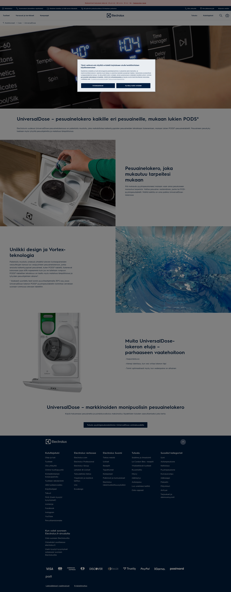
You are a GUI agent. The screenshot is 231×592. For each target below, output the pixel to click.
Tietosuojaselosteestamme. (116, 79)
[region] (116, 75)
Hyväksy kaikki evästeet (133, 85)
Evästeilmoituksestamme (98, 79)
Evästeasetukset (98, 85)
